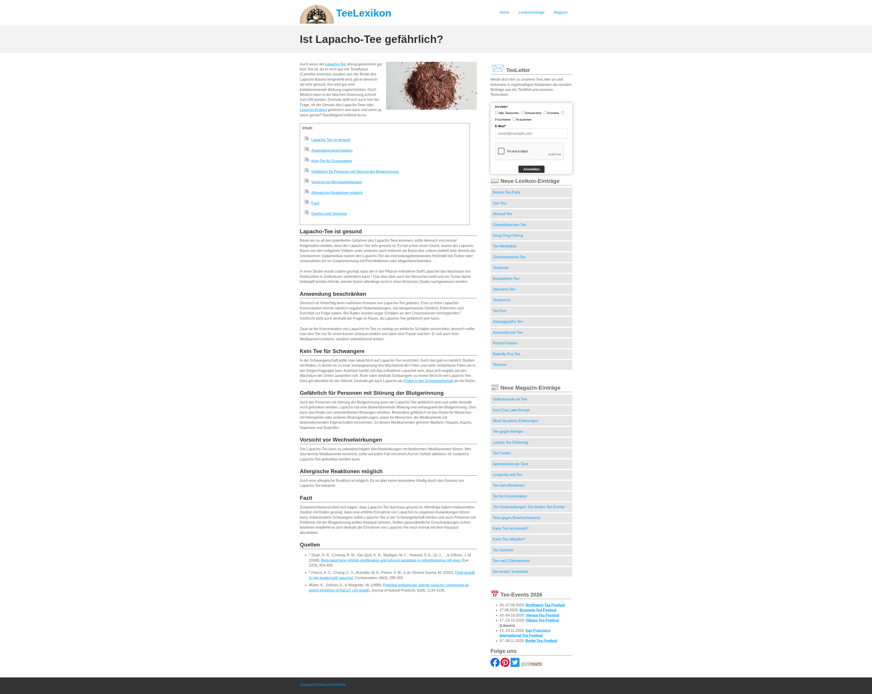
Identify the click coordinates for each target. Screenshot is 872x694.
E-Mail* (500, 126)
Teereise (500, 365)
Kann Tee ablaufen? (509, 539)
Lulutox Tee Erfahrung (510, 442)
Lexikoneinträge (532, 12)
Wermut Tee (502, 214)
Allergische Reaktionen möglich (337, 193)
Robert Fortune (505, 343)
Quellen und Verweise (329, 214)
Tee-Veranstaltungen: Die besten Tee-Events (529, 507)
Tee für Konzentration (510, 496)
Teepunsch (501, 300)
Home (504, 12)
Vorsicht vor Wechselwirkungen (336, 182)
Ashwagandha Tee (508, 321)
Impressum (307, 684)
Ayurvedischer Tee (508, 332)
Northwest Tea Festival (545, 605)
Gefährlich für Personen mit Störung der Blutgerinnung (355, 172)
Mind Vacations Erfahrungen (515, 421)
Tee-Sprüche (503, 550)
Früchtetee (503, 119)
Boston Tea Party (506, 192)
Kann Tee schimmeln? (511, 528)
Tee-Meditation (505, 246)
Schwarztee (533, 113)
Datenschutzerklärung (331, 684)
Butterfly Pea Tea (506, 354)
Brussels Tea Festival (538, 610)
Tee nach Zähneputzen (511, 561)
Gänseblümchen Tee (509, 225)
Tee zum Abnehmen (509, 485)
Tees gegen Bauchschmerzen (517, 518)
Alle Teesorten (509, 113)
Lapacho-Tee (335, 64)
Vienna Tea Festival (542, 615)
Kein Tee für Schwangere (331, 161)
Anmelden (531, 169)
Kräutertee (524, 119)
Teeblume (501, 268)
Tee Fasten (502, 453)
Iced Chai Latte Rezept (511, 410)
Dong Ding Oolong (508, 235)
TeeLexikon (363, 13)
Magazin (561, 12)
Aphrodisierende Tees (510, 464)
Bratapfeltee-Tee (506, 279)
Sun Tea (499, 203)
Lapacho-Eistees (313, 110)
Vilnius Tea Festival (542, 620)
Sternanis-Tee (504, 289)
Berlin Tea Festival (541, 641)
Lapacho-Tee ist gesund (330, 140)
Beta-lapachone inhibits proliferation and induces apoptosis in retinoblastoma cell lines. (391, 560)
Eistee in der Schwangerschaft (428, 381)
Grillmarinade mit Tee (510, 399)
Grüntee (553, 113)
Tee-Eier (499, 311)
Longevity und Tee (507, 475)
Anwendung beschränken (332, 150)
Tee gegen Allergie (508, 431)
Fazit (315, 203)
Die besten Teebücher (510, 572)
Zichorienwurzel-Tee (509, 257)
